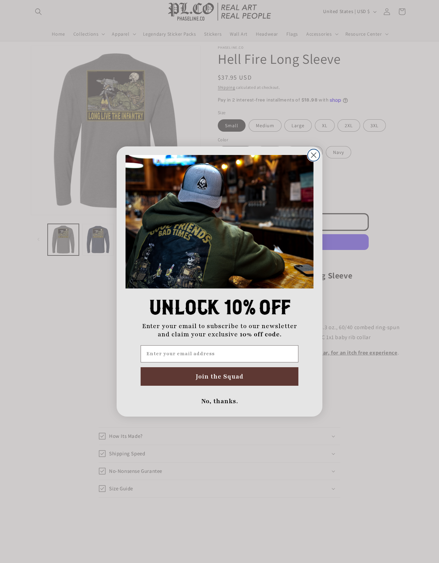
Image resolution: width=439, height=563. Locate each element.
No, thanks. (219, 401)
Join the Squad (220, 376)
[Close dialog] (314, 155)
